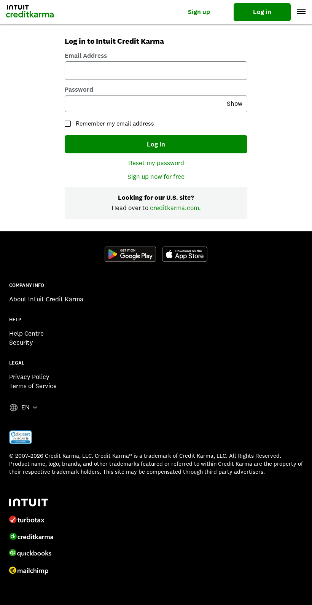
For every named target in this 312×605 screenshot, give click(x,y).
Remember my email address (115, 123)
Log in (262, 12)
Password (79, 89)
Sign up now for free (156, 176)
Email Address (86, 55)
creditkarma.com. (175, 208)
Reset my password (156, 163)
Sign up (199, 12)
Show (234, 103)
